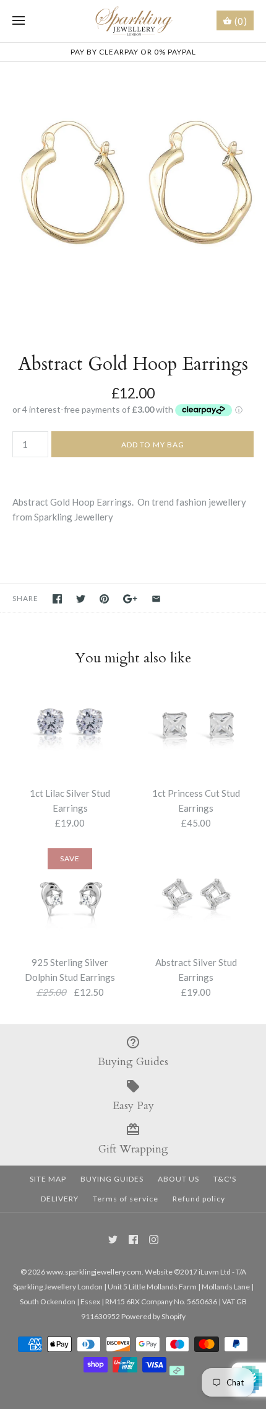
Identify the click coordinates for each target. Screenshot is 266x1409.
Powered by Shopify (153, 1316)
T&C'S (224, 1178)
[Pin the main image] (104, 599)
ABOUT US (178, 1178)
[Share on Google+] (130, 599)
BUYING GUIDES (112, 1178)
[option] (133, 195)
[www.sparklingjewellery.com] (133, 21)
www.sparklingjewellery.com (94, 1271)
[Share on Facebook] (57, 599)
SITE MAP (48, 1178)
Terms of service (125, 1198)
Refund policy (199, 1198)
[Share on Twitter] (80, 599)
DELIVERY (60, 1198)
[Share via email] (156, 599)
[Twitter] (113, 1239)
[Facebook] (133, 1239)
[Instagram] (153, 1239)
